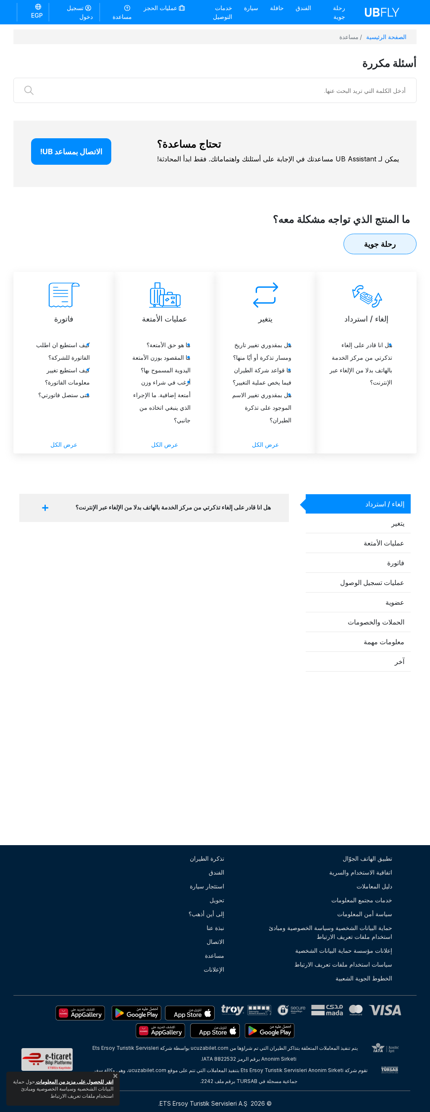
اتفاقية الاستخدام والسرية (360, 872)
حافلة (277, 7)
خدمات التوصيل (222, 12)
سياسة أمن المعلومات (364, 913)
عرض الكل (265, 444)
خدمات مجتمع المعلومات (361, 900)
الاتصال (215, 941)
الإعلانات (214, 969)
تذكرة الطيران (207, 858)
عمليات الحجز (161, 7)
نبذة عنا (215, 927)
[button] (33, 12)
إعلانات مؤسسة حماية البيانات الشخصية (343, 950)
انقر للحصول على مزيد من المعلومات (74, 1081)
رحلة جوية (339, 12)
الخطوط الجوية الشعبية (364, 978)
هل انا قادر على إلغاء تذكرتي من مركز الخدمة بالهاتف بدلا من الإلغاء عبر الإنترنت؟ (173, 507)
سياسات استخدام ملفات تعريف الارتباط (343, 964)
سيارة (251, 7)
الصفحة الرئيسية (386, 36)
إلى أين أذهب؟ (206, 913)
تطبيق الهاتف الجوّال (367, 858)
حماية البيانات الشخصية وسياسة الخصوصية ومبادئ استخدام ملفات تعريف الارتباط (330, 932)
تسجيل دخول (80, 12)
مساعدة (122, 16)
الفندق (303, 7)
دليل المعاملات (374, 886)
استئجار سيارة (207, 886)
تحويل (217, 900)
